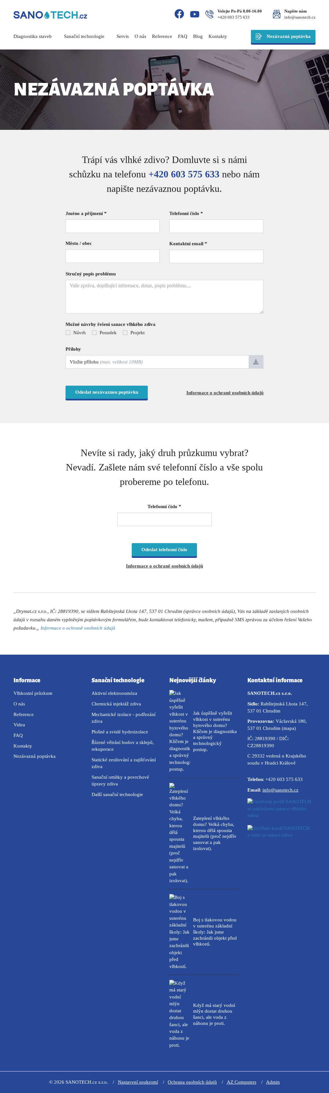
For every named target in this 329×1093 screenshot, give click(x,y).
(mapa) (289, 728)
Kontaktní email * (188, 243)
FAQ (182, 36)
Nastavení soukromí (138, 1082)
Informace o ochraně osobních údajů (224, 392)
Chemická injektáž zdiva (116, 703)
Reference (162, 36)
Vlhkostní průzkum (32, 693)
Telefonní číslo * (186, 213)
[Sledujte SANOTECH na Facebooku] (281, 810)
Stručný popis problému (91, 273)
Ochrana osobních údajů (192, 1082)
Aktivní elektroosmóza (114, 693)
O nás (140, 36)
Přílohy (73, 349)
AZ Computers (241, 1082)
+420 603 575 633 (234, 17)
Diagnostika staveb (33, 36)
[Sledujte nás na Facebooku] (179, 15)
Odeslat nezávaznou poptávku (106, 392)
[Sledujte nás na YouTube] (195, 15)
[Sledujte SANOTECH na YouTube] (281, 837)
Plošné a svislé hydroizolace (120, 731)
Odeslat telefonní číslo (164, 549)
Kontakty (218, 36)
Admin (273, 1082)
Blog (198, 36)
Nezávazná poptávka (289, 36)
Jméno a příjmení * (86, 213)
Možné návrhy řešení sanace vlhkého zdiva (111, 324)
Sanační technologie (85, 36)
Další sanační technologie (117, 794)
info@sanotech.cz (300, 17)
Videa (19, 724)
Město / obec (79, 243)
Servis (123, 36)
